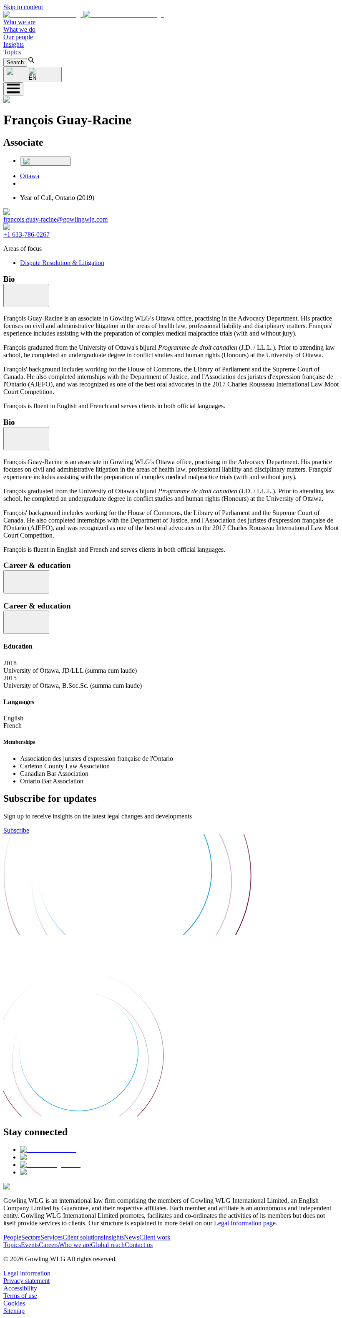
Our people (18, 36)
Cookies (14, 1303)
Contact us (139, 1244)
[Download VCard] (45, 161)
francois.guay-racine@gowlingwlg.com (55, 219)
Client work (155, 1237)
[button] (83, 14)
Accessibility (20, 1288)
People (12, 1237)
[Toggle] (26, 295)
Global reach (108, 1244)
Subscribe (16, 830)
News (131, 1237)
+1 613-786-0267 (26, 234)
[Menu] (13, 89)
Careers (49, 1244)
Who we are (19, 21)
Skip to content (23, 6)
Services (51, 1237)
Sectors (30, 1237)
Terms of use (20, 1295)
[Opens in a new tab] (48, 1149)
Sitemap (14, 1310)
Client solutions (83, 1237)
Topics (12, 52)
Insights (13, 44)
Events (30, 1244)
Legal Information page (245, 1223)
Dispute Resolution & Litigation (62, 262)
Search (15, 62)
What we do (19, 29)
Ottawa (29, 175)
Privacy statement (26, 1280)
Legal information (26, 1273)
